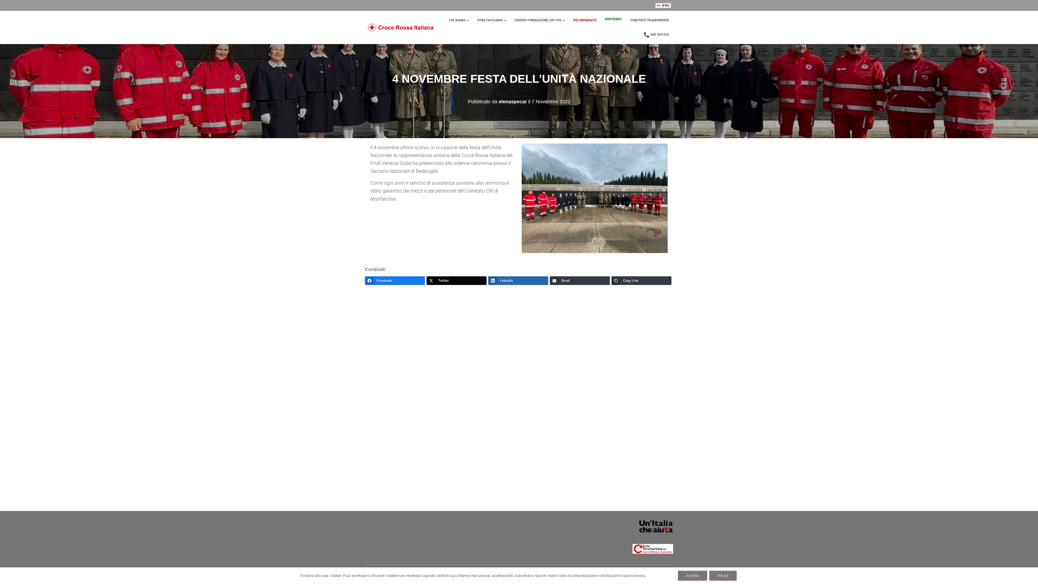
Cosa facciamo (490, 20)
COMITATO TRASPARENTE (649, 20)
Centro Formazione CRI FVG (538, 20)
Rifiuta (722, 575)
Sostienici (613, 19)
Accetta (692, 575)
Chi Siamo (457, 20)
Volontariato (585, 20)
